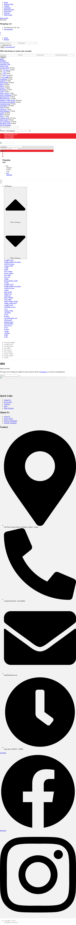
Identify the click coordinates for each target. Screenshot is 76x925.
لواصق (6, 357)
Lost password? (10, 47)
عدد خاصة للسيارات (10, 318)
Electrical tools (8, 4)
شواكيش (7, 333)
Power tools (7, 11)
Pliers (1, 114)
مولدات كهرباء (8, 355)
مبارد (5, 309)
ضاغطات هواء (8, 297)
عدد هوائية (7, 295)
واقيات (6, 267)
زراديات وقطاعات (10, 307)
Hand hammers (5, 111)
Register (6, 39)
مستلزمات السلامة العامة (12, 262)
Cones (2, 91)
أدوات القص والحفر (10, 303)
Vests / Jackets (4, 93)
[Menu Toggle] (1, 181)
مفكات (6, 279)
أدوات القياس (8, 305)
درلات (5, 71)
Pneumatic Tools (5, 123)
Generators (7, 8)
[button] (0, 32)
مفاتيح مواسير (8, 310)
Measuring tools (9, 9)
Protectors (3, 89)
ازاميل (6, 314)
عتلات (6, 335)
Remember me (6, 45)
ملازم (6, 336)
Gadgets (6, 6)
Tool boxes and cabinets (7, 102)
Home (6, 2)
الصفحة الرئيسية (9, 342)
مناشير (4, 73)
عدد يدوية (6, 75)
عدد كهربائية (7, 70)
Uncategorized (4, 68)
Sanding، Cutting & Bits (7, 100)
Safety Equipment (5, 95)
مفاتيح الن (7, 312)
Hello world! (4, 18)
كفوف (6, 269)
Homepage (43, 372)
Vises (1, 107)
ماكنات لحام (8, 292)
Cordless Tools (4, 118)
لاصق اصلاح (8, 320)
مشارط (6, 316)
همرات (6, 331)
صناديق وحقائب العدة (11, 301)
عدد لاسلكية (8, 294)
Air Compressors (5, 121)
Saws (1, 116)
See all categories (5, 125)
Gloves (2, 88)
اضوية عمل (7, 299)
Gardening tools (5, 104)
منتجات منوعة (8, 273)
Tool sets (7, 13)
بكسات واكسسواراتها (11, 280)
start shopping (8, 29)
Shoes (2, 84)
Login (6, 38)
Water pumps (8, 15)
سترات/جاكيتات (9, 264)
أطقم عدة (5, 77)
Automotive (3, 105)
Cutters (2, 113)
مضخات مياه (8, 271)
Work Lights (4, 120)
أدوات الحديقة (8, 322)
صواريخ (6, 329)
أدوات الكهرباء (8, 260)
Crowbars (3, 109)
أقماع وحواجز (8, 266)
